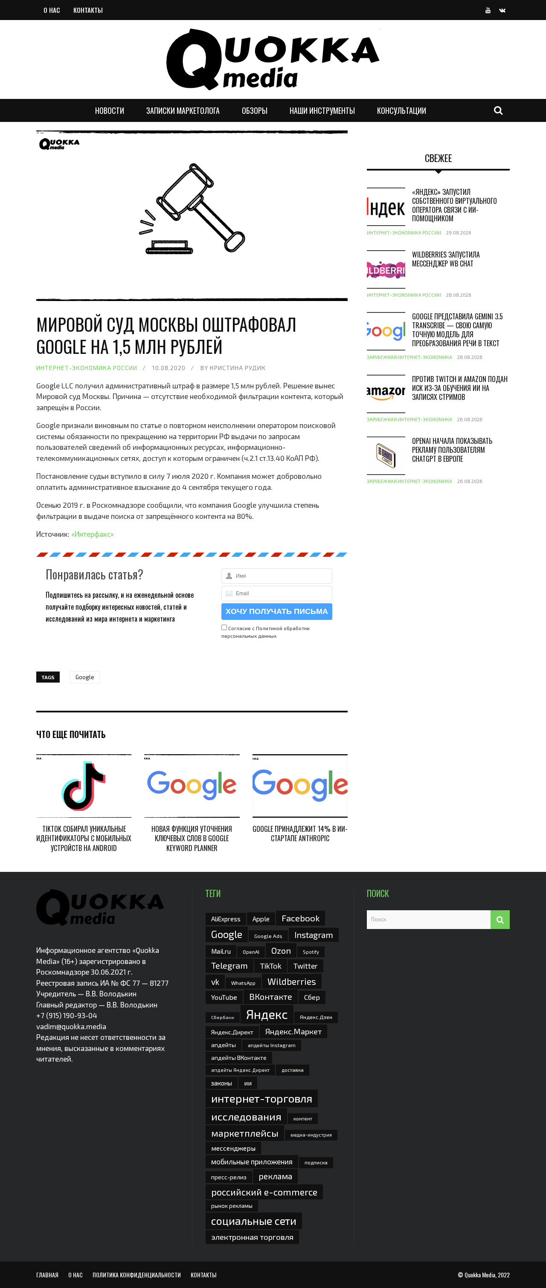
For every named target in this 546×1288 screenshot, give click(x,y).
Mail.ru (221, 951)
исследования (246, 1116)
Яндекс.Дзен (316, 1017)
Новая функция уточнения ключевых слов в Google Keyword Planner (191, 838)
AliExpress (226, 919)
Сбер (312, 997)
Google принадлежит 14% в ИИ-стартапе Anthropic (300, 833)
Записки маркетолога (183, 110)
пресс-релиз (229, 1177)
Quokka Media (480, 1274)
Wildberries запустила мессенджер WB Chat (446, 259)
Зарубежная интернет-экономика (409, 357)
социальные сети (253, 1220)
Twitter (305, 965)
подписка (316, 1162)
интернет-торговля (261, 1098)
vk (215, 982)
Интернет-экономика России (86, 367)
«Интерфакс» (92, 534)
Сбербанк (222, 1017)
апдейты (223, 1044)
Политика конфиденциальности (137, 1274)
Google (85, 677)
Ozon (281, 950)
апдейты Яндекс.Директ (240, 1070)
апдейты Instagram (272, 1045)
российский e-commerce (264, 1191)
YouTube (224, 997)
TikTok (271, 965)
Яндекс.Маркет (293, 1031)
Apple (261, 919)
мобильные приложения (252, 1161)
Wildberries (291, 981)
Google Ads (268, 936)
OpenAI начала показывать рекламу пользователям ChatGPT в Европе (452, 450)
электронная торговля (252, 1237)
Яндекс (267, 1014)
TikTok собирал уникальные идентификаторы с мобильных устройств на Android (83, 838)
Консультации (401, 110)
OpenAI (251, 952)
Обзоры (254, 110)
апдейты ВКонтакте (239, 1057)
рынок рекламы (232, 1205)
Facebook (300, 917)
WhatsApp (243, 983)
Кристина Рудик (238, 367)
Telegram (229, 965)
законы (221, 1083)
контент (302, 1118)
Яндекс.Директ (232, 1032)
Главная (47, 1274)
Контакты (88, 9)
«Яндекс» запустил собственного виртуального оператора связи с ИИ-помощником (454, 205)
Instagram (313, 934)
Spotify (311, 952)
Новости (109, 110)
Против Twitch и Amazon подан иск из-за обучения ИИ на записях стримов (460, 388)
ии (248, 1083)
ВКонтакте (270, 996)
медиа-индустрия (311, 1134)
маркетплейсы (245, 1132)
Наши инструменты (322, 110)
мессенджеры (233, 1148)
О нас (52, 9)
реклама (275, 1176)
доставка (293, 1070)
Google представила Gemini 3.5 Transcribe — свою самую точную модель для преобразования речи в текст (457, 329)
